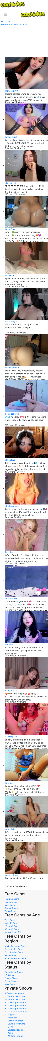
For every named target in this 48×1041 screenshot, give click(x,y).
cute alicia (10, 829)
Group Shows (11, 981)
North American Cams (15, 946)
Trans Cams (10, 911)
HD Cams (9, 975)
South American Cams (15, 958)
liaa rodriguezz (12, 321)
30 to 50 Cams (11, 929)
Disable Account (16, 1030)
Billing (10, 1027)
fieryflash (9, 552)
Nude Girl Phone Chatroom (14, 24)
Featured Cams (11, 899)
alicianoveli (10, 183)
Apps (10, 1033)
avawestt (9, 275)
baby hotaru (11, 690)
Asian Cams (10, 955)
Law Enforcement (16, 1023)
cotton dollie (11, 598)
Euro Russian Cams (13, 952)
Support (12, 1014)
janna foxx (10, 229)
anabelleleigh (11, 875)
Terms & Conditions (17, 1011)
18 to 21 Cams (11, 923)
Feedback (12, 1017)
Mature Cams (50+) (14, 932)
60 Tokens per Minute (15, 1005)
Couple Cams (11, 908)
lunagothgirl (11, 137)
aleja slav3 (10, 460)
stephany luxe (12, 506)
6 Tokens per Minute (14, 993)
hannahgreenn (12, 367)
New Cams (9, 984)
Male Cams (9, 905)
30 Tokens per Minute (15, 1002)
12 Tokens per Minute (14, 996)
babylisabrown (12, 414)
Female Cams (10, 902)
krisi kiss (9, 783)
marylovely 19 (12, 91)
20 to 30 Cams (11, 926)
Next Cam (5, 21)
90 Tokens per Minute (15, 1008)
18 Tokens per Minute (14, 999)
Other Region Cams (13, 949)
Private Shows (11, 978)
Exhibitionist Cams (13, 972)
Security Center (15, 1020)
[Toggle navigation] (5, 14)
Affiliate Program (16, 1036)
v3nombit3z (11, 736)
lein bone (9, 644)
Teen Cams (9, 920)
